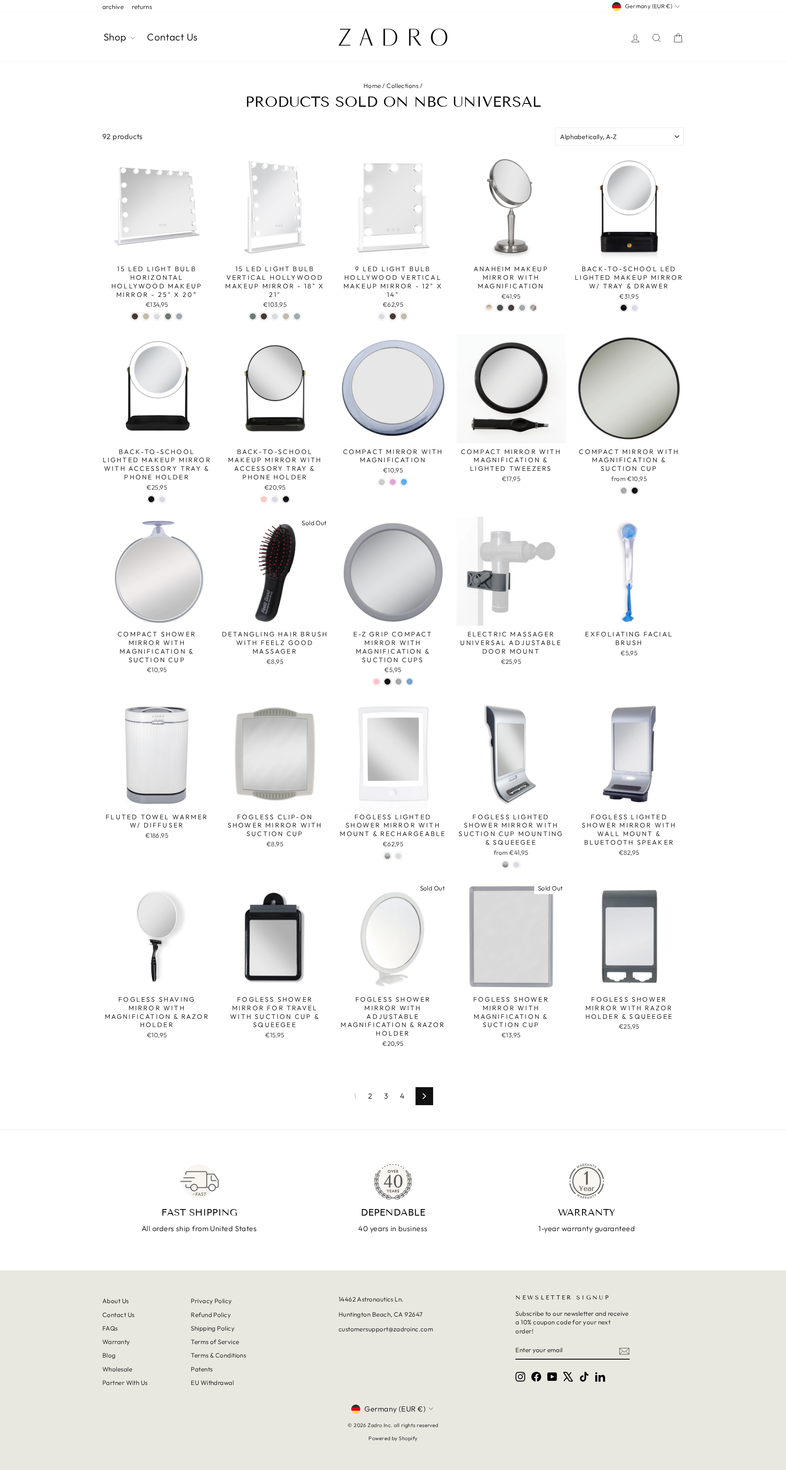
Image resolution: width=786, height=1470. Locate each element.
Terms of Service (215, 1342)
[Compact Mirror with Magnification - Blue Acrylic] (404, 482)
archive (113, 7)
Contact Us (172, 37)
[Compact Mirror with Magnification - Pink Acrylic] (393, 482)
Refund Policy (211, 1315)
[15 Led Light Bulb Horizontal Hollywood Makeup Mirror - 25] (135, 316)
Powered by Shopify (392, 1438)
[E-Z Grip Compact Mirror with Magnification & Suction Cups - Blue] (409, 682)
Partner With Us (125, 1383)
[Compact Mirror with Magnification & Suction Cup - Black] (635, 490)
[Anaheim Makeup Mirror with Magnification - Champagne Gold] (489, 308)
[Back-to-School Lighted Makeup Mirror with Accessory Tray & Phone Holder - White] (162, 499)
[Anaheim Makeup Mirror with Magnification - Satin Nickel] (533, 308)
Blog (109, 1355)
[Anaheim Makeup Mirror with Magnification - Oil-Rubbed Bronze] (511, 308)
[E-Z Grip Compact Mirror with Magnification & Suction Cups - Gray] (398, 682)
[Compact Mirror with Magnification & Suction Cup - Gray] (624, 490)
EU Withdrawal (212, 1383)
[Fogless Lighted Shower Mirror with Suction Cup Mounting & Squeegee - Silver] (505, 864)
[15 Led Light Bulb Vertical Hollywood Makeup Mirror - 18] (253, 316)
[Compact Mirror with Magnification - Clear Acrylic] (382, 482)
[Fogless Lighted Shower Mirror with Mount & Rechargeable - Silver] (387, 856)
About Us (115, 1301)
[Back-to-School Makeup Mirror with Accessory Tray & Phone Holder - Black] (286, 499)
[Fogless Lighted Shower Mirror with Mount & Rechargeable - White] (398, 856)
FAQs (110, 1328)
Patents (201, 1369)
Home (372, 86)
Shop (116, 37)
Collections (402, 86)
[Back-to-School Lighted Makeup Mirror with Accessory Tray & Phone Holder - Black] (151, 499)
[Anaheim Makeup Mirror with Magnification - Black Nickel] (500, 308)
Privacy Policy (211, 1301)
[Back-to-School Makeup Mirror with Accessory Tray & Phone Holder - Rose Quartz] (264, 499)
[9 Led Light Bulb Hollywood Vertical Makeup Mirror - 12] (382, 316)
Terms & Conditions (218, 1355)
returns (142, 7)
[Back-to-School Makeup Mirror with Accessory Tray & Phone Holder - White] (275, 499)
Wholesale (117, 1369)
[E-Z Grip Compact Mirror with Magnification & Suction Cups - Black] (387, 682)
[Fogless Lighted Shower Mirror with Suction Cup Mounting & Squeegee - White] (516, 864)
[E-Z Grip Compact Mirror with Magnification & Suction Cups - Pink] (376, 682)
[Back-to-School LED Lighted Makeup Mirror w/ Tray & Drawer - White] (635, 308)
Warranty (116, 1342)
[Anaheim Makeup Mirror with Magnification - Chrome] (522, 308)
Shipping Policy (213, 1328)
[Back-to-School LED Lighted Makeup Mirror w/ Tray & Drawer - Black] (624, 308)
